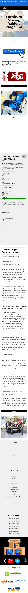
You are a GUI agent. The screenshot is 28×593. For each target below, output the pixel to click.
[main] (14, 21)
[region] (14, 3)
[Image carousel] (14, 104)
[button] (1, 8)
